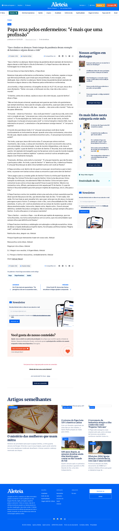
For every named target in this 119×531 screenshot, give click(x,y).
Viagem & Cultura (93, 13)
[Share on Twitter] (66, 56)
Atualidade (58, 13)
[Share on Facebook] (59, 56)
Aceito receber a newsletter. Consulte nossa (31, 316)
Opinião (40, 13)
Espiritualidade (80, 13)
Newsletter (60, 493)
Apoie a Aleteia (36, 525)
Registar (99, 5)
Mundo (92, 407)
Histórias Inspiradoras (28, 13)
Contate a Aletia (84, 525)
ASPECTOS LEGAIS (57, 525)
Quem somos (46, 525)
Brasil (115, 13)
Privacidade (93, 525)
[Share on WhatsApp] (72, 56)
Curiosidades (13, 407)
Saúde (29, 275)
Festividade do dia (89, 180)
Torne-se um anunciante (71, 525)
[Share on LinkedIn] (62, 56)
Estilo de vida (68, 13)
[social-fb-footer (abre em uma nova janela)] (58, 519)
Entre (48, 376)
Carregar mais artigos (94, 103)
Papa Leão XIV (106, 13)
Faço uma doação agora (19, 349)
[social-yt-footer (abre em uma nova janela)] (54, 519)
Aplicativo (59, 496)
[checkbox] (9, 315)
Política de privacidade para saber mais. (94, 206)
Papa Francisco (19, 275)
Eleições (92, 443)
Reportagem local (30, 39)
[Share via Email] (69, 56)
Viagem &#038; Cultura (48, 501)
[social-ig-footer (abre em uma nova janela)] (65, 519)
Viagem (65, 439)
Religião (9, 20)
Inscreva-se (60, 498)
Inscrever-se (14, 321)
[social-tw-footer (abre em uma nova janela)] (61, 519)
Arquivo (48, 13)
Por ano (74, 493)
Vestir (58, 501)
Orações (12, 13)
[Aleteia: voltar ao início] (59, 4)
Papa (10, 275)
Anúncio (59, 504)
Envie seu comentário (40, 383)
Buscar (29, 5)
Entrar (93, 5)
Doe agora (111, 5)
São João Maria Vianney (66, 8)
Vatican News (17, 259)
